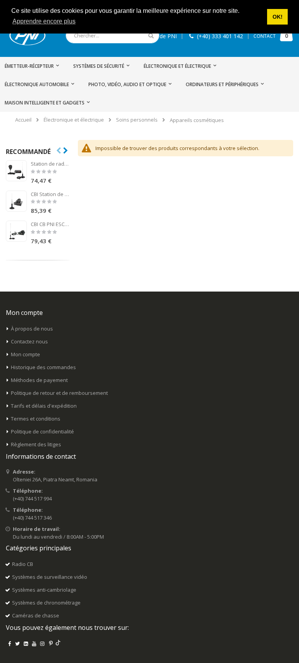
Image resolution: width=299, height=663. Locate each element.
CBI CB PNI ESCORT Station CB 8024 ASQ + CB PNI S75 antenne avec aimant (50, 224)
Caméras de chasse (35, 615)
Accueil (23, 119)
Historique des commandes (43, 367)
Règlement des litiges (36, 444)
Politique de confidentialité (42, 431)
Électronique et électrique (74, 119)
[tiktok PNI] (58, 643)
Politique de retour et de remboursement (59, 392)
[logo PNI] (27, 35)
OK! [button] (278, 17)
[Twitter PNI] (17, 643)
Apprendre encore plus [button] (44, 21)
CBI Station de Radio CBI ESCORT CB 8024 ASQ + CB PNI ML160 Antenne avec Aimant (50, 194)
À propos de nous (32, 328)
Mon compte (25, 354)
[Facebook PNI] (9, 643)
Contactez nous (29, 341)
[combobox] (112, 35)
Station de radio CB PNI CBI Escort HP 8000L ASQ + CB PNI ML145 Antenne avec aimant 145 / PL (50, 163)
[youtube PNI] (34, 643)
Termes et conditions (35, 418)
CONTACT (264, 36)
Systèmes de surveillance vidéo (49, 576)
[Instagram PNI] (42, 643)
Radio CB (22, 564)
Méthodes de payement (39, 380)
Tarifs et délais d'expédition (44, 405)
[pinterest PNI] (50, 643)
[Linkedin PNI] (25, 643)
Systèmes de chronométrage (46, 602)
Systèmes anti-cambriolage (44, 589)
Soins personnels (137, 119)
